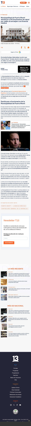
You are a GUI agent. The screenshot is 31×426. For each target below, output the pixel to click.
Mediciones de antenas (15, 394)
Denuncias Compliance (15, 397)
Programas (15, 370)
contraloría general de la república (14, 208)
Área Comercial (15, 390)
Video (27, 6)
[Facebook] (17, 405)
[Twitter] (14, 405)
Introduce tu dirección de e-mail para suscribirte (14, 234)
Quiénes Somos (15, 387)
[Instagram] (10, 405)
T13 (2, 47)
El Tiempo (22, 6)
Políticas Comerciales (15, 392)
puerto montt (6, 206)
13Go (15, 380)
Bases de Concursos (15, 377)
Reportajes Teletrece (12, 6)
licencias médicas (19, 206)
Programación (15, 373)
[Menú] (28, 2)
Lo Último (3, 6)
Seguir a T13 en (14, 52)
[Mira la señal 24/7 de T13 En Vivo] (23, 3)
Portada (15, 368)
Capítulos (15, 375)
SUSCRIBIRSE (9, 242)
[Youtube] (20, 405)
